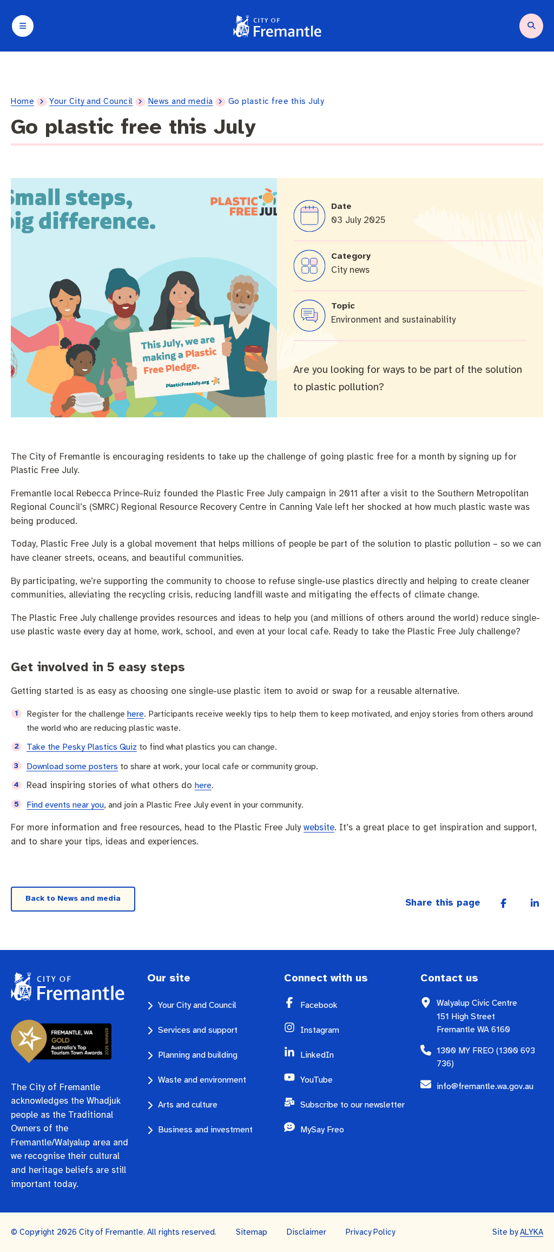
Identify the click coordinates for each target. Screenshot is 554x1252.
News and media (180, 101)
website (319, 827)
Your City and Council (91, 101)
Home (22, 101)
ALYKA (531, 1232)
